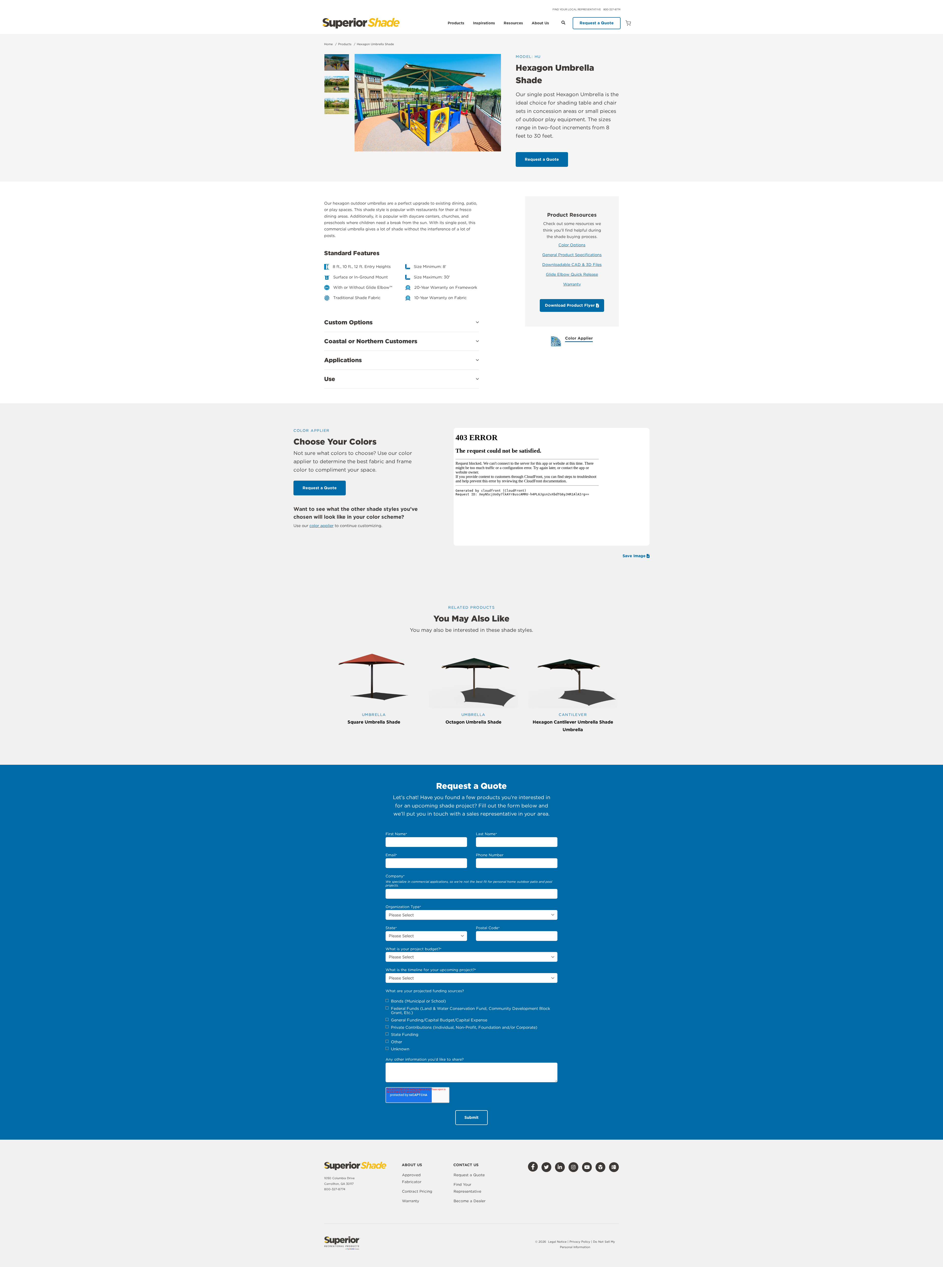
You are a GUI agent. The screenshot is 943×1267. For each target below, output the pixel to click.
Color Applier (579, 338)
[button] (401, 322)
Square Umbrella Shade (373, 722)
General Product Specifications (572, 254)
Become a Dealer (469, 1201)
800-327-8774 (612, 9)
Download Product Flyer (570, 305)
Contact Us (466, 1165)
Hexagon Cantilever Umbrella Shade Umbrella (573, 725)
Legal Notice (557, 1241)
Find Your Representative (467, 1188)
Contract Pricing (417, 1191)
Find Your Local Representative (577, 9)
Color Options (571, 245)
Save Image (634, 556)
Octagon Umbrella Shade (473, 722)
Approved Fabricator (411, 1178)
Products (456, 23)
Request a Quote (597, 23)
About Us (540, 23)
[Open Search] (563, 23)
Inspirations (484, 23)
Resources (513, 23)
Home (328, 44)
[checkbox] (471, 1025)
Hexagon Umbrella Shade (375, 44)
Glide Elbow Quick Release (572, 274)
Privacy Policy (580, 1241)
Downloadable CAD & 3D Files (572, 264)
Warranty (572, 284)
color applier (321, 525)
